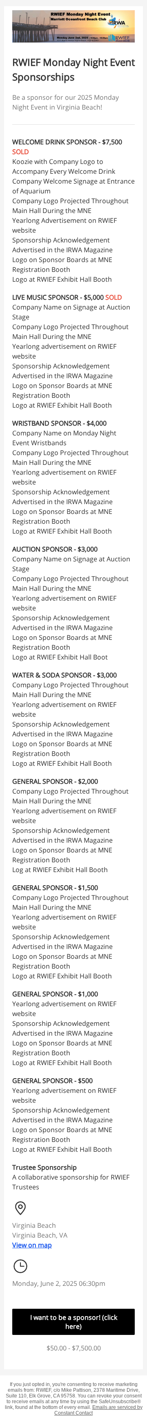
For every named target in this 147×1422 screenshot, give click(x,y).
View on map (32, 1244)
